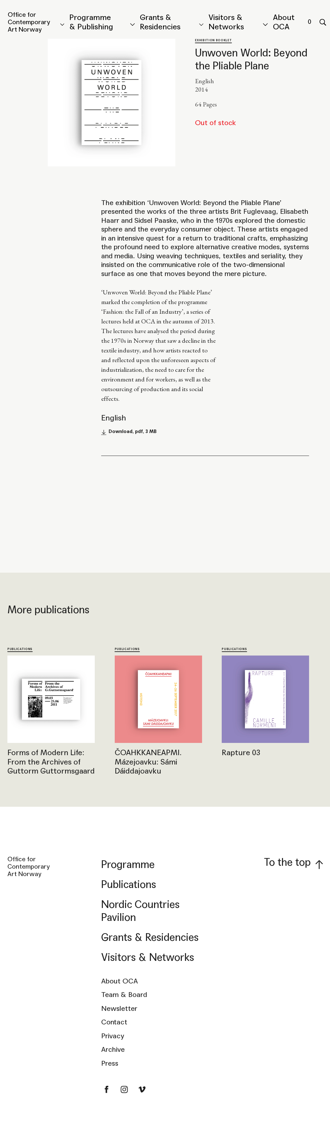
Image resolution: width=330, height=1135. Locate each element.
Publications (20, 649)
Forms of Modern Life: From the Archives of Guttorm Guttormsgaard (51, 762)
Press (109, 1063)
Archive (113, 1049)
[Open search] (322, 22)
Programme (128, 864)
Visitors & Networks (226, 22)
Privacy (112, 1036)
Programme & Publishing (91, 22)
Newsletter (119, 1008)
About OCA (284, 22)
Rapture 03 (241, 752)
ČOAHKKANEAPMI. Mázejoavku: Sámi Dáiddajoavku (148, 762)
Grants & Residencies (160, 22)
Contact (114, 1022)
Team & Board (124, 995)
